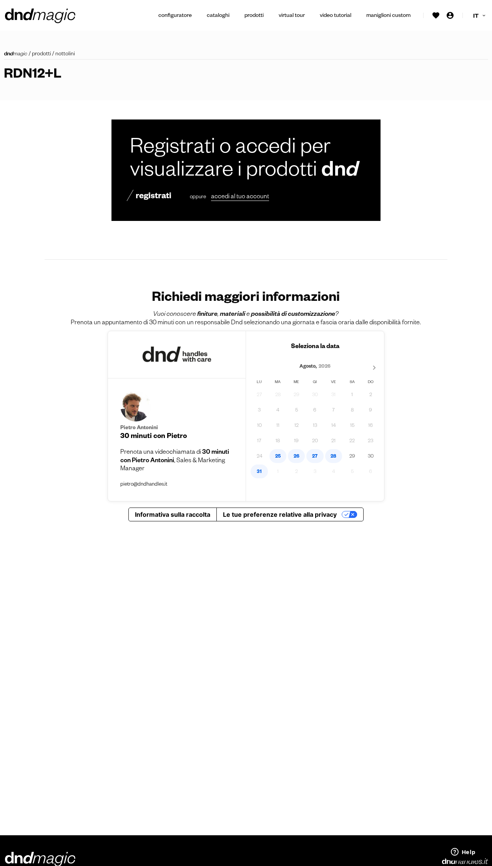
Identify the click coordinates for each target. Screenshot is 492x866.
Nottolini (65, 54)
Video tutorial (335, 16)
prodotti (41, 54)
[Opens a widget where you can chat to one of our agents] (463, 852)
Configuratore (175, 16)
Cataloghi (218, 16)
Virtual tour (292, 16)
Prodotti (254, 16)
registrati (153, 197)
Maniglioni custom (388, 16)
